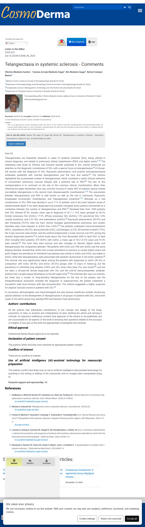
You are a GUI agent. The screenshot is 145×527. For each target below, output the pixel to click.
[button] (140, 10)
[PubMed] (28, 401)
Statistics (30, 463)
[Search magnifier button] (129, 7)
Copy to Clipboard (16, 144)
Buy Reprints (77, 42)
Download (46, 463)
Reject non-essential (111, 518)
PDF (93, 42)
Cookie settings (87, 518)
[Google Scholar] (40, 401)
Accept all (132, 518)
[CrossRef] (19, 401)
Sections (14, 463)
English (11, 43)
